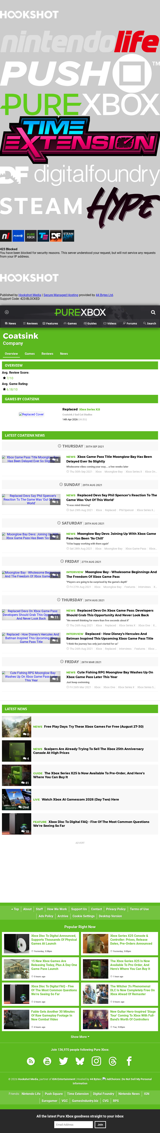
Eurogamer (49, 1101)
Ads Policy (46, 916)
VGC (65, 1101)
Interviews (144, 587)
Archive (63, 916)
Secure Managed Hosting (61, 295)
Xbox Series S (145, 687)
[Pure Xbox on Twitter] (63, 1061)
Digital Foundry (103, 1094)
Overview (11, 354)
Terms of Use (139, 909)
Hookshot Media (30, 295)
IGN (146, 1094)
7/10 (10, 378)
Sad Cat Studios (83, 414)
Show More (79, 1037)
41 (27, 783)
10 (27, 831)
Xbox (98, 471)
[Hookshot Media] (29, 28)
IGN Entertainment (63, 1079)
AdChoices (113, 1079)
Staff (39, 909)
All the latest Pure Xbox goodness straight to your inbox (80, 1116)
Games (30, 354)
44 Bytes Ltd (104, 295)
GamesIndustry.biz (85, 1101)
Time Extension (78, 1094)
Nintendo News (129, 1094)
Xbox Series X (134, 471)
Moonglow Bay (114, 471)
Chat (25, 807)
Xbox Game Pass (135, 548)
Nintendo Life (31, 1094)
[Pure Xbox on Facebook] (129, 1061)
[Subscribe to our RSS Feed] (31, 1061)
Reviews (47, 354)
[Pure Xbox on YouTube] (47, 1061)
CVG (106, 1101)
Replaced (110, 510)
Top (16, 909)
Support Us (79, 909)
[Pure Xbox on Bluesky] (80, 1061)
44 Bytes (95, 1079)
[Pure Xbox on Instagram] (96, 1061)
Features (129, 587)
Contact (96, 909)
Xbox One (151, 471)
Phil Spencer (126, 510)
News (64, 354)
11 (56, 617)
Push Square (54, 1094)
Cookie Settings (84, 916)
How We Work (57, 909)
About (27, 909)
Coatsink (20, 336)
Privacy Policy (116, 909)
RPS (116, 1101)
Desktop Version (110, 916)
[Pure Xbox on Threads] (113, 1061)
